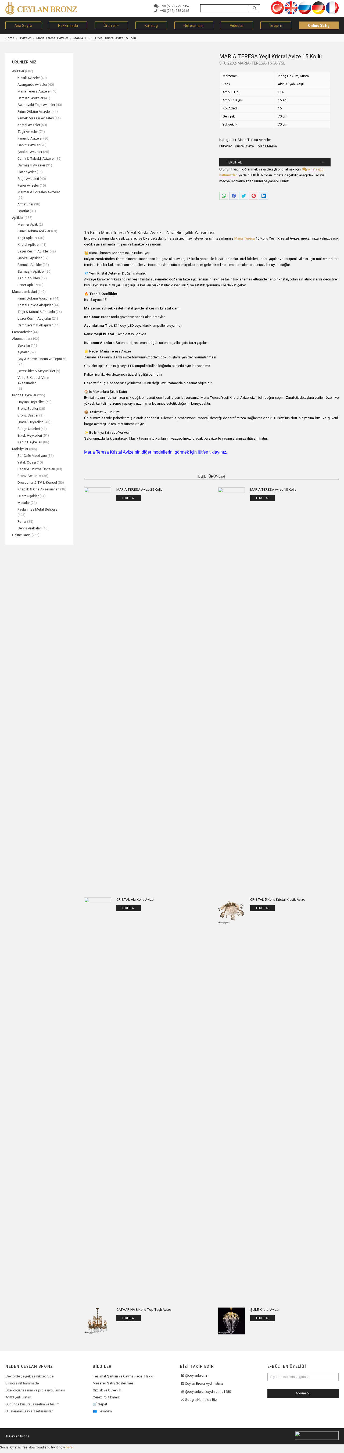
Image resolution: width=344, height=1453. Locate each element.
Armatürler (25, 204)
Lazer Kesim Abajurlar (34, 318)
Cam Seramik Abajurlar (35, 325)
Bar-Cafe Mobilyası (32, 456)
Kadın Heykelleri (29, 442)
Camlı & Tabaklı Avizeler (36, 158)
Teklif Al (234, 162)
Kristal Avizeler (28, 125)
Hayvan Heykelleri (31, 402)
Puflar (21, 521)
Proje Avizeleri (28, 179)
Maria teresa (267, 146)
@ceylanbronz (196, 1375)
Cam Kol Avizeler (30, 98)
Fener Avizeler (28, 185)
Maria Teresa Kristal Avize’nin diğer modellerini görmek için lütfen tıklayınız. (155, 452)
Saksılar (23, 345)
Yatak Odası (26, 462)
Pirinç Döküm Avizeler (34, 111)
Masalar (23, 503)
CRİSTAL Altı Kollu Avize (134, 900)
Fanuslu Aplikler (29, 265)
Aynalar (23, 352)
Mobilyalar (20, 449)
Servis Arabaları (29, 528)
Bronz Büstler (27, 409)
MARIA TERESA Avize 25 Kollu (139, 489)
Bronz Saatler (27, 415)
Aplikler (18, 218)
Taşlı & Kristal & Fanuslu (36, 312)
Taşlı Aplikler (27, 238)
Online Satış (21, 535)
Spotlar (23, 211)
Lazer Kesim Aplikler (33, 251)
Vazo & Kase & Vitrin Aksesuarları (33, 380)
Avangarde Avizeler (32, 85)
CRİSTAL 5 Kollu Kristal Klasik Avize (277, 900)
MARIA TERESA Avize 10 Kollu (273, 489)
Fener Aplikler (27, 285)
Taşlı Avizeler (27, 132)
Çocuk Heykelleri (30, 422)
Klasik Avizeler (28, 78)
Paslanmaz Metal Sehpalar (38, 509)
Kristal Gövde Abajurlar (35, 305)
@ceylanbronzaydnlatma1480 (208, 1392)
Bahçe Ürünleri (28, 429)
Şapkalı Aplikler (29, 258)
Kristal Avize (244, 146)
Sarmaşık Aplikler (31, 271)
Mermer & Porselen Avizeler (38, 192)
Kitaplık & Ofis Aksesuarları (38, 489)
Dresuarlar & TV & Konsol (37, 482)
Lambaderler (22, 332)
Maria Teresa (244, 238)
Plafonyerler (26, 172)
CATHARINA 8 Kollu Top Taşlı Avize (143, 1310)
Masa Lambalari (24, 292)
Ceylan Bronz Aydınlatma (204, 1383)
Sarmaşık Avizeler (31, 165)
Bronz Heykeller (24, 395)
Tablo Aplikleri (28, 278)
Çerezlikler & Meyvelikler (36, 371)
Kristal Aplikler (28, 245)
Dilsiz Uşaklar (28, 496)
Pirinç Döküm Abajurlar (34, 298)
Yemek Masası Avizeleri (35, 118)
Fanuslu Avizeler (29, 138)
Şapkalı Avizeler (29, 152)
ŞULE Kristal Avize (264, 1310)
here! (69, 1447)
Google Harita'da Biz (201, 1400)
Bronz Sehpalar (29, 476)
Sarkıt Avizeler (28, 145)
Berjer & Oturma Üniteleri (36, 469)
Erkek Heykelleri (29, 435)
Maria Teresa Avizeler (254, 140)
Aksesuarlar (21, 339)
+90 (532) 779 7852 (173, 6)
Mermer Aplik (27, 224)
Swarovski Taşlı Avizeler (36, 105)
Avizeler (18, 71)
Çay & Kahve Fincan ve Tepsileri (41, 359)
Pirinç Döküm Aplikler (33, 231)
